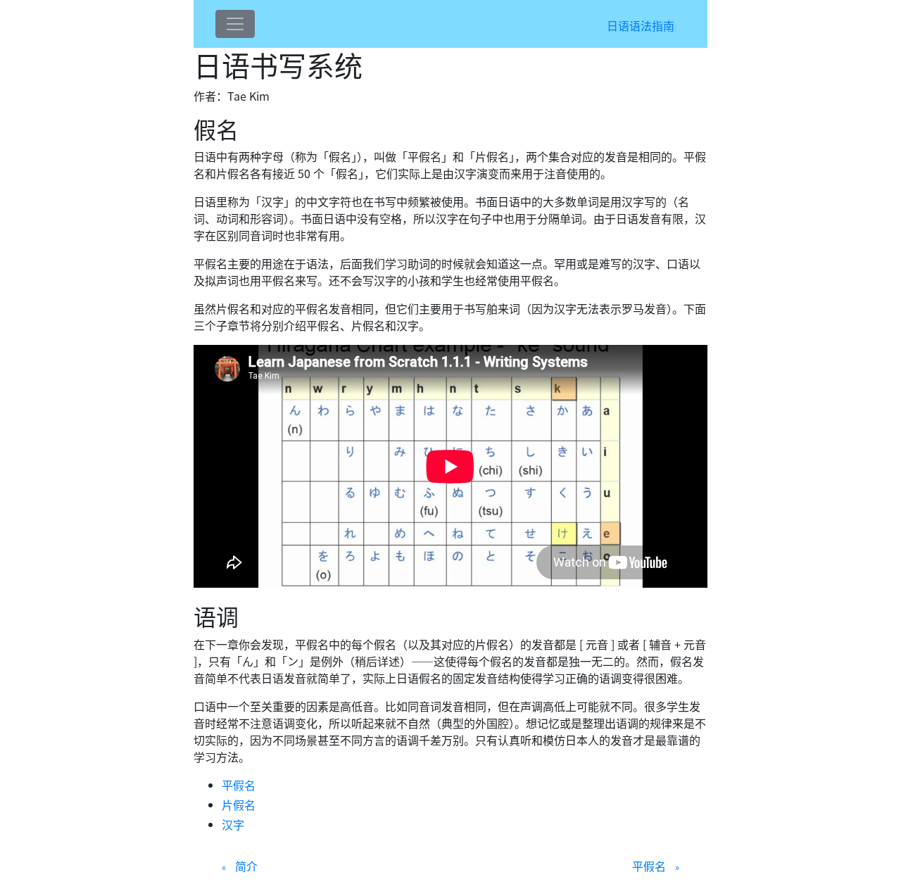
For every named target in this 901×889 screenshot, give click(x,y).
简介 (246, 865)
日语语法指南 (640, 25)
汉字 (233, 824)
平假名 (239, 784)
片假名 (239, 804)
